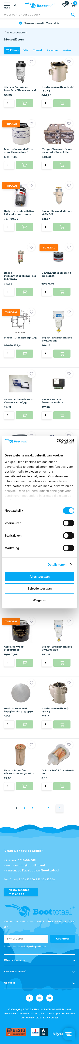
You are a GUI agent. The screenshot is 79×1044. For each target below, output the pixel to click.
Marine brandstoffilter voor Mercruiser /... (19, 151)
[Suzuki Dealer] (39, 1032)
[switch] (68, 523)
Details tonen (57, 564)
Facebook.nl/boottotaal (40, 870)
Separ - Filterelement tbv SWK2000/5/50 (19, 401)
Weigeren (39, 600)
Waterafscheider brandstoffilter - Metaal (20, 89)
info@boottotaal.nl (33, 865)
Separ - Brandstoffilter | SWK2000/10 (57, 648)
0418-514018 (26, 860)
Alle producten (17, 32)
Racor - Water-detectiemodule (52, 401)
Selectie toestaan (40, 588)
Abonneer (62, 939)
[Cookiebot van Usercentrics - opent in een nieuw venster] (56, 441)
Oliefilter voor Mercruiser (13, 648)
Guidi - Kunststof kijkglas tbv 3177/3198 (18, 710)
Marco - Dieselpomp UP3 (20, 337)
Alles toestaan (40, 576)
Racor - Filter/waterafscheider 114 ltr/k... (20, 275)
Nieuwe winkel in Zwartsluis (41, 23)
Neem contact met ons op (19, 892)
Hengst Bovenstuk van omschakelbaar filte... (57, 151)
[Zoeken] (73, 15)
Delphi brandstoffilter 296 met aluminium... (19, 212)
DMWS (51, 1009)
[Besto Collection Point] (16, 1032)
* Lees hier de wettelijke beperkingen (25, 946)
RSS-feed (64, 1009)
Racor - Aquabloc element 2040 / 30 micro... (20, 772)
